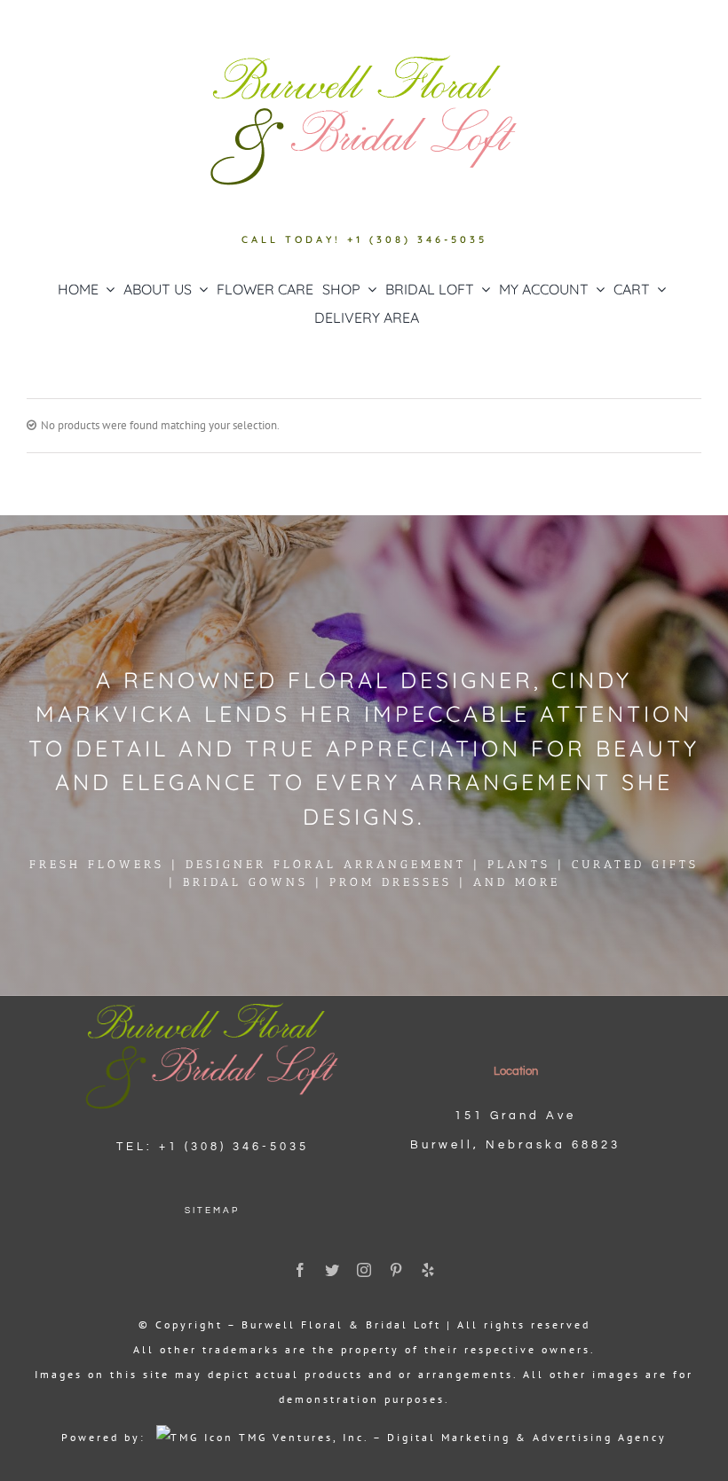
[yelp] (428, 1270)
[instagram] (364, 1270)
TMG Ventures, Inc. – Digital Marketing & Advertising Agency (450, 1437)
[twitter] (332, 1270)
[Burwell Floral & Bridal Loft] (212, 1001)
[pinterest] (396, 1270)
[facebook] (300, 1270)
